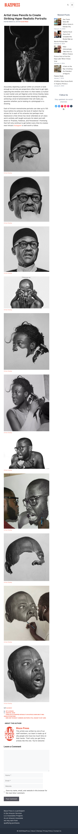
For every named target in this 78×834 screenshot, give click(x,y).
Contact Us (57, 831)
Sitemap (39, 831)
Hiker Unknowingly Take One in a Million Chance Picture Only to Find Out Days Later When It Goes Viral (63, 54)
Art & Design (10, 711)
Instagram (17, 125)
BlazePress (26, 831)
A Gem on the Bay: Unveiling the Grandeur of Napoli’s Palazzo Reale (63, 71)
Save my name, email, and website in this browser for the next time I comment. (26, 792)
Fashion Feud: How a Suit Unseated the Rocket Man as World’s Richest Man (63, 36)
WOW (13, 713)
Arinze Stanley (8, 173)
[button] (68, 5)
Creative (8, 713)
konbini (9, 708)
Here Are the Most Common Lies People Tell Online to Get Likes (26, 718)
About (33, 831)
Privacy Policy (48, 831)
